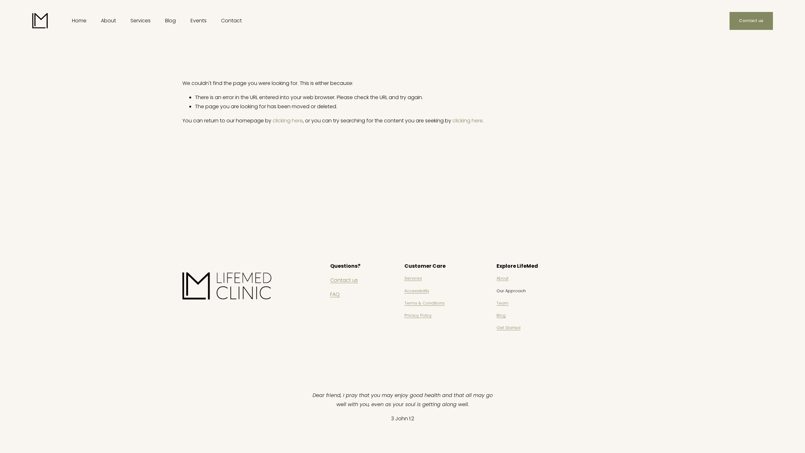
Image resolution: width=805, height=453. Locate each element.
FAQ (335, 294)
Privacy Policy (418, 315)
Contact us (751, 21)
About (502, 278)
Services (413, 278)
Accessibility (416, 291)
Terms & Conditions (424, 303)
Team (502, 303)
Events (199, 20)
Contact (231, 20)
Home (79, 20)
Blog (170, 20)
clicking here (288, 120)
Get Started (508, 328)
